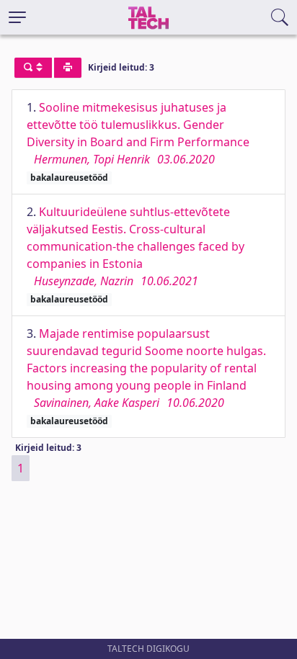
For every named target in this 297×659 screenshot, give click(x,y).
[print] (67, 68)
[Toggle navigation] (17, 17)
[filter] (33, 68)
